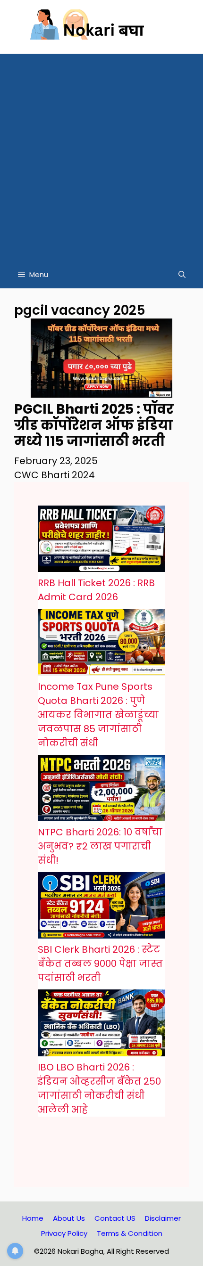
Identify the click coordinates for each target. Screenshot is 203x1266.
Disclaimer (163, 1218)
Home (32, 1218)
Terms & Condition (129, 1233)
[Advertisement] (101, 155)
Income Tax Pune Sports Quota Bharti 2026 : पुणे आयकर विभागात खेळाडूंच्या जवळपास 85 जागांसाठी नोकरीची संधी (98, 715)
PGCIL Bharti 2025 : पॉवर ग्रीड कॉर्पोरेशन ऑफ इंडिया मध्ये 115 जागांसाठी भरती (94, 425)
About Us (69, 1218)
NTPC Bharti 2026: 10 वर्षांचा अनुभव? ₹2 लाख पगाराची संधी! (100, 846)
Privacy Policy (64, 1233)
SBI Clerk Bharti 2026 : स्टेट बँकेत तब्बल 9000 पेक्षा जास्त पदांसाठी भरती (100, 963)
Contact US (114, 1218)
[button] (182, 274)
